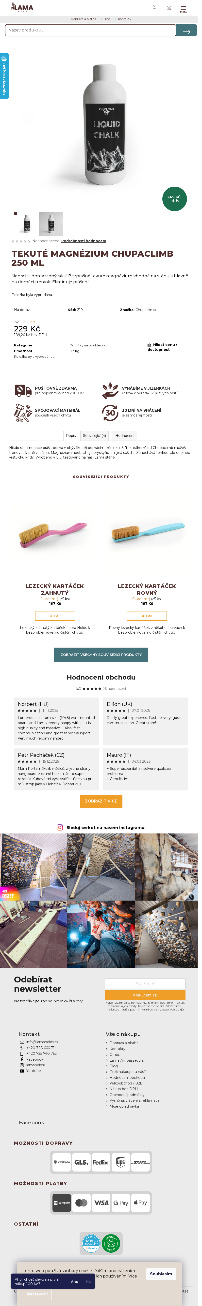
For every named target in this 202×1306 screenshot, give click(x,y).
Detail (55, 616)
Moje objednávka (124, 1106)
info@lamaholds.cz (42, 1042)
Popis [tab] (71, 435)
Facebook (34, 1059)
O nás (114, 1054)
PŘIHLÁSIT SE (145, 995)
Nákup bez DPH (124, 1089)
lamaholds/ (35, 1065)
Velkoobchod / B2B (126, 1083)
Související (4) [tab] (94, 435)
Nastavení (37, 1294)
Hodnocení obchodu (101, 677)
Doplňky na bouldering (87, 345)
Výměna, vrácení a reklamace (135, 1100)
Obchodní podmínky (127, 1095)
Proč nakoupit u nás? (128, 1071)
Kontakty (124, 19)
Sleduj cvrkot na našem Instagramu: (106, 827)
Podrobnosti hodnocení (83, 241)
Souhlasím (161, 1274)
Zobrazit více (101, 801)
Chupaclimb (145, 310)
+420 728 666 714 (41, 1048)
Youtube (33, 1071)
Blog (107, 19)
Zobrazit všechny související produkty (101, 655)
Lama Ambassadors (127, 1060)
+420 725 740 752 (41, 1053)
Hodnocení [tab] (124, 435)
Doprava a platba (83, 19)
